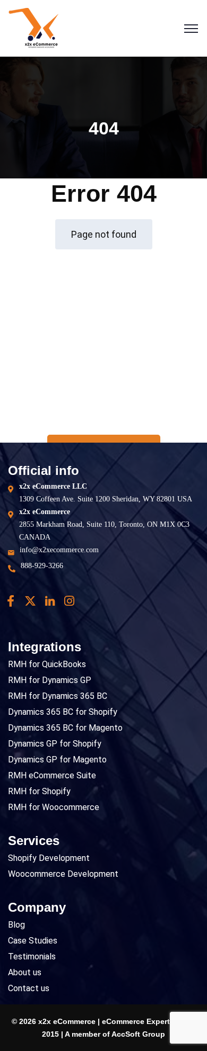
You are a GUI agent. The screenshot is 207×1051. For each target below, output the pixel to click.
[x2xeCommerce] (33, 28)
